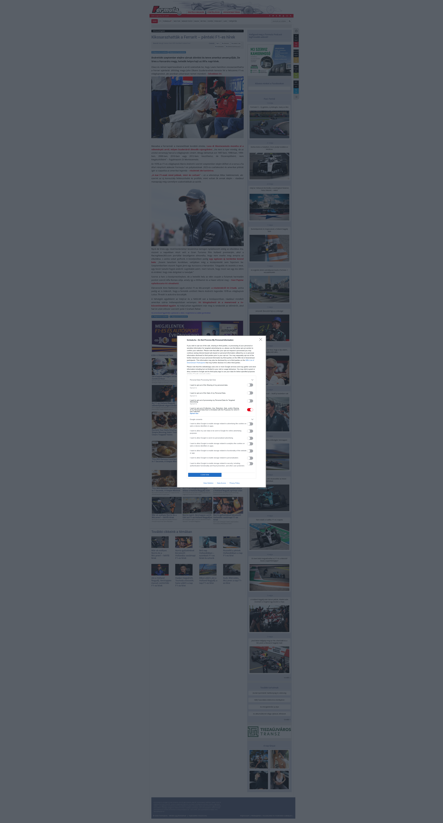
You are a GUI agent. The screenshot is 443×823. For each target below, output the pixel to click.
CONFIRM (205, 475)
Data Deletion (208, 483)
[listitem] (221, 380)
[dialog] (221, 411)
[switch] (250, 385)
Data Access (221, 483)
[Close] (261, 340)
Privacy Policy (235, 483)
